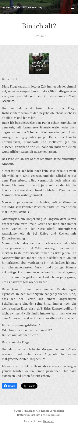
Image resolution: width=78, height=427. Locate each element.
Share (11, 385)
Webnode (48, 421)
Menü (72, 7)
